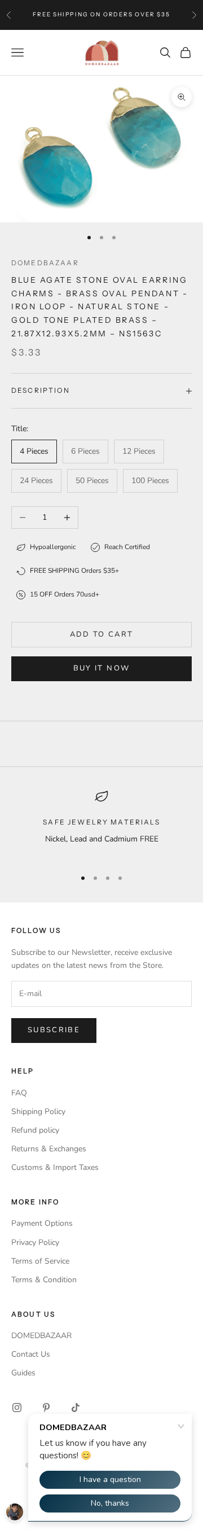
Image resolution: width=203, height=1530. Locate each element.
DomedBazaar (45, 262)
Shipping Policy (38, 1111)
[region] (101, 824)
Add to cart (102, 634)
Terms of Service (40, 1261)
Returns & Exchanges (48, 1148)
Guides (23, 1372)
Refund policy (35, 1130)
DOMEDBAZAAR (41, 1335)
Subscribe (54, 1030)
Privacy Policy (35, 1242)
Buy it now (101, 668)
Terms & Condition (44, 1279)
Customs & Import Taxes (55, 1167)
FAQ (19, 1093)
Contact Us (30, 1354)
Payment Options (42, 1223)
